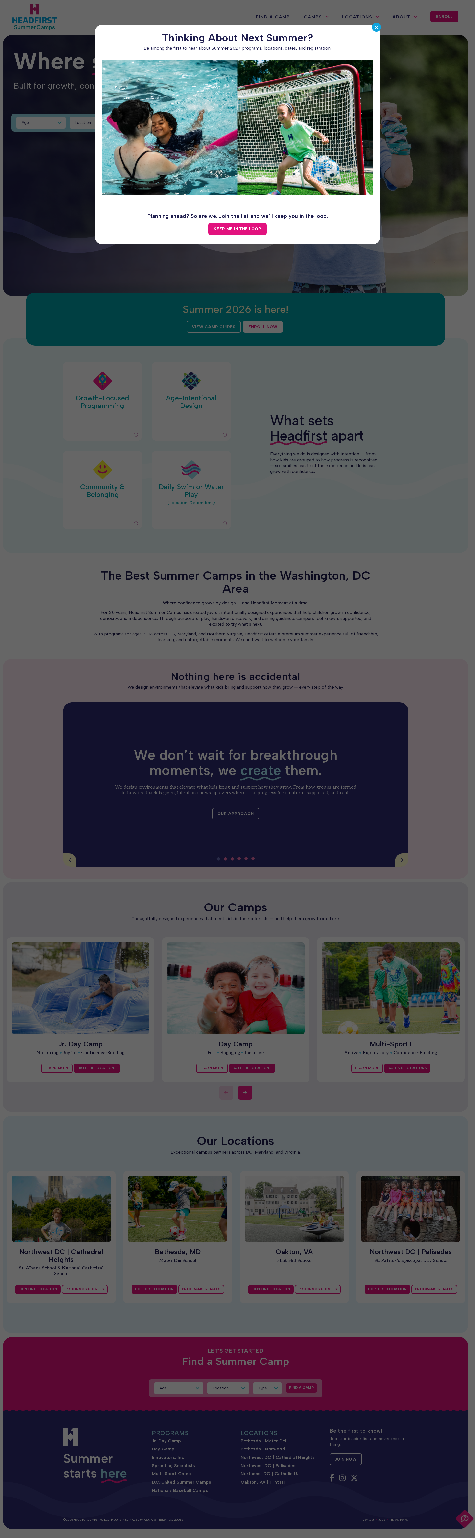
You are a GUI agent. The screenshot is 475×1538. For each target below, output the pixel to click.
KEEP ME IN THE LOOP (237, 228)
